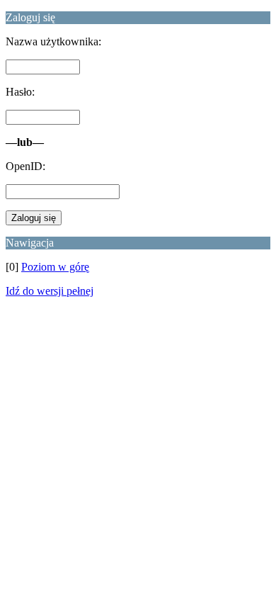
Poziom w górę (55, 267)
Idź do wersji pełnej (49, 291)
